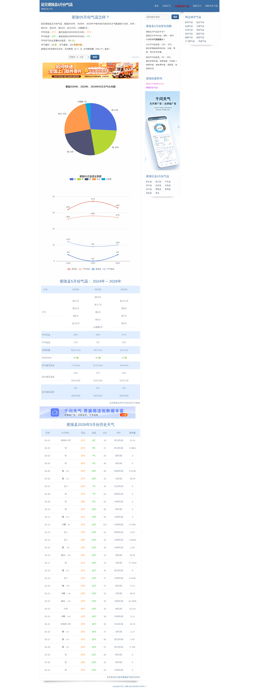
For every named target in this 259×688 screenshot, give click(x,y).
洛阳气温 (200, 37)
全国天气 (166, 6)
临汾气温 (200, 22)
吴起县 (149, 193)
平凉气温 (189, 30)
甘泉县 (168, 185)
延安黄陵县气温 (125, 677)
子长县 (168, 182)
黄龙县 (168, 189)
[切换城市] (135, 57)
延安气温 (189, 22)
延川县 (158, 182)
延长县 (149, 182)
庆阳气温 (200, 30)
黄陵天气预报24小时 (155, 84)
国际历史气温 (211, 6)
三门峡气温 (190, 41)
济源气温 (202, 41)
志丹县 (158, 185)
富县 (157, 193)
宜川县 (149, 185)
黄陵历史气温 (152, 88)
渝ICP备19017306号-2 (137, 686)
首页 (156, 6)
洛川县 (149, 189)
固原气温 (200, 34)
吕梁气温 (200, 26)
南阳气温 (189, 37)
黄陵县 (158, 189)
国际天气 (197, 6)
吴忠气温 (189, 34)
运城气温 (189, 26)
